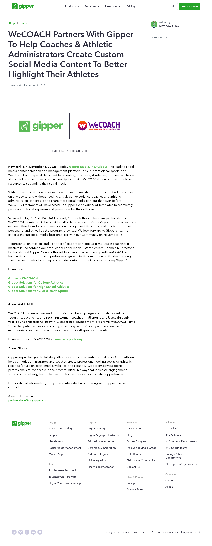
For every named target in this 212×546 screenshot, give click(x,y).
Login (171, 6)
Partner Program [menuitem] (137, 441)
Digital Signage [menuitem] (97, 428)
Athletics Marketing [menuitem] (60, 428)
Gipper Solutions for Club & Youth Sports (38, 291)
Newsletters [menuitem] (56, 441)
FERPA (144, 532)
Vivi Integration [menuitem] (97, 460)
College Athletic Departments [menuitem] (175, 455)
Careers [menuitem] (170, 480)
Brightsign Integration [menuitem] (101, 441)
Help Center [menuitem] (134, 454)
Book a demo (190, 6)
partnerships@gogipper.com (28, 400)
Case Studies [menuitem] (134, 428)
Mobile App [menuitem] (56, 454)
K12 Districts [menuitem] (173, 428)
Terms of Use (130, 532)
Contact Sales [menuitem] (135, 489)
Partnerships (28, 23)
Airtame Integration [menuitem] (99, 454)
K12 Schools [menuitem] (173, 435)
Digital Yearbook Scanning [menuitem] (65, 483)
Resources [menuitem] (111, 6)
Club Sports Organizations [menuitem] (181, 464)
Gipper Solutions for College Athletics (35, 282)
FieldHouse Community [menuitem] (141, 460)
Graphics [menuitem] (54, 435)
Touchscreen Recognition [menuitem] (64, 470)
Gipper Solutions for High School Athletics (38, 286)
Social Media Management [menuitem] (65, 447)
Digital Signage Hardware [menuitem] (103, 435)
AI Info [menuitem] (169, 486)
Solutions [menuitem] (90, 6)
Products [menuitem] (70, 6)
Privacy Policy (112, 532)
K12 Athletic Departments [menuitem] (181, 441)
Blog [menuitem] (129, 435)
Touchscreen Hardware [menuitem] (63, 476)
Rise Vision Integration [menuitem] (101, 466)
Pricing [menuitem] (131, 6)
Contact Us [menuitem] (133, 466)
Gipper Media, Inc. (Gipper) (88, 166)
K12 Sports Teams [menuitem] (176, 447)
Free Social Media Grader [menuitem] (142, 447)
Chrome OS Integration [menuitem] (102, 447)
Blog (12, 23)
